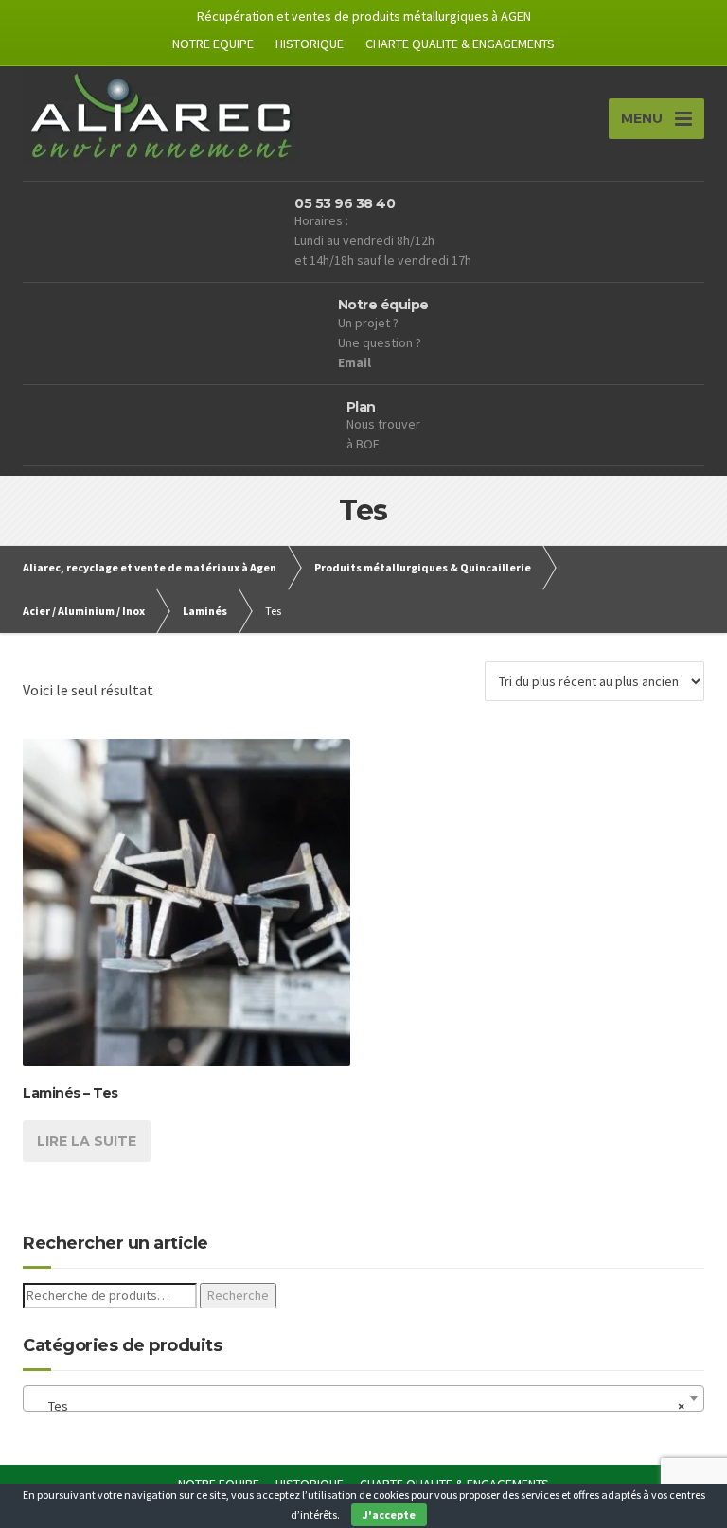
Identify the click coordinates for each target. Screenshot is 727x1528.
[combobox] (363, 1398)
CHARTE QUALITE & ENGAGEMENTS (460, 43)
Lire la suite (86, 1141)
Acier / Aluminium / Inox (84, 611)
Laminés (205, 611)
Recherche (238, 1295)
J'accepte (389, 1514)
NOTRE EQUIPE (213, 43)
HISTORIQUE (309, 43)
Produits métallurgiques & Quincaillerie (422, 567)
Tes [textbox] (357, 1405)
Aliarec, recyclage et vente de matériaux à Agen (149, 567)
